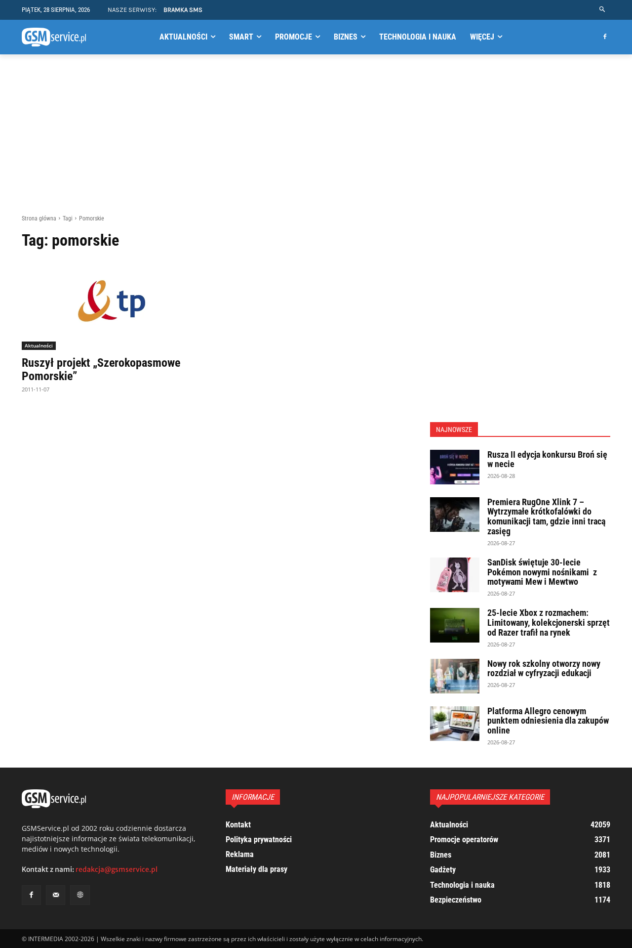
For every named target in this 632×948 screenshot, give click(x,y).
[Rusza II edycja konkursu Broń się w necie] (454, 467)
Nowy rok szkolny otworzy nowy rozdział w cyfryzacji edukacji (543, 668)
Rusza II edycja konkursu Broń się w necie (547, 459)
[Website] (79, 895)
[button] (602, 9)
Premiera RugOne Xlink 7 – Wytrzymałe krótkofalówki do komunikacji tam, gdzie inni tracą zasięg (546, 516)
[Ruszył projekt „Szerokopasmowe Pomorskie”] (112, 305)
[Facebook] (604, 37)
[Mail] (55, 895)
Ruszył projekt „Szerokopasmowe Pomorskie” (101, 369)
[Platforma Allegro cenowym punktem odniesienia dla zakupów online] (454, 723)
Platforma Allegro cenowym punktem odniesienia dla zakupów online (548, 721)
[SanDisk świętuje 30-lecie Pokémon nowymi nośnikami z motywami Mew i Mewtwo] (454, 575)
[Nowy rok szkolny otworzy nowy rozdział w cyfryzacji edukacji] (454, 676)
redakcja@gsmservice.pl (117, 869)
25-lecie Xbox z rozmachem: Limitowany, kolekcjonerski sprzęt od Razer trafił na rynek (548, 622)
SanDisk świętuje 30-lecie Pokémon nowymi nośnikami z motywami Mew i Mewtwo (542, 572)
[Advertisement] (316, 140)
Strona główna (39, 218)
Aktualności (39, 345)
